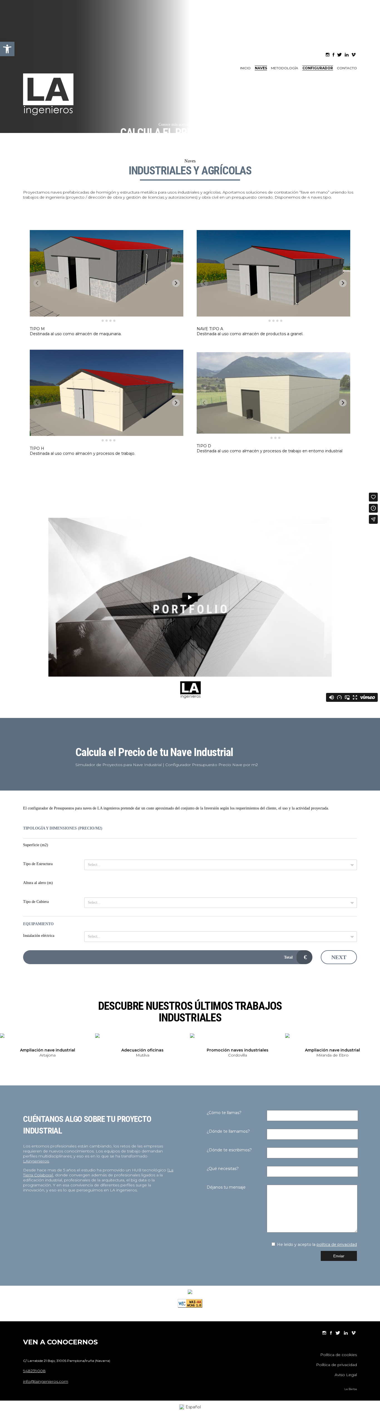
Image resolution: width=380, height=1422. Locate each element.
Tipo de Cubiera (36, 902)
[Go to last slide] (4, 1045)
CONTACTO (347, 68)
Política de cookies (338, 1354)
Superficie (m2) (35, 845)
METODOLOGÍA (284, 68)
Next (338, 957)
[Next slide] (376, 1049)
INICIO (245, 68)
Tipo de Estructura (38, 864)
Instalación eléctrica (38, 936)
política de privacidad (337, 1244)
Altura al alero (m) (38, 883)
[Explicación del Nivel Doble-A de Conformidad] (190, 1306)
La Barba (350, 1389)
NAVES (261, 68)
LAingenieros (36, 1161)
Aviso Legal (346, 1374)
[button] (7, 49)
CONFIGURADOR (317, 68)
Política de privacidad (336, 1364)
